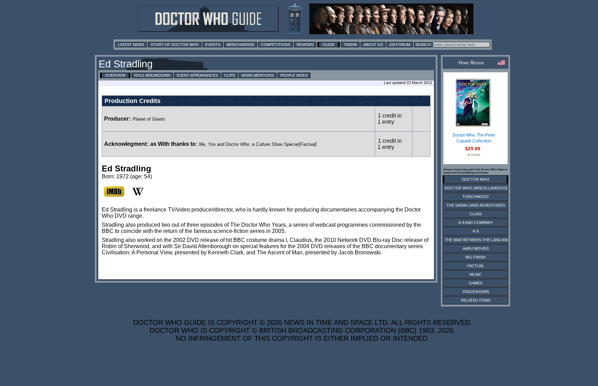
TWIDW (350, 45)
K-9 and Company (476, 222)
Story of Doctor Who (175, 45)
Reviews (305, 45)
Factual (475, 266)
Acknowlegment (125, 144)
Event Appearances (197, 75)
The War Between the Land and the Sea (486, 240)
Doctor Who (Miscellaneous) (476, 188)
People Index (294, 75)
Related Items (475, 300)
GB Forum (399, 45)
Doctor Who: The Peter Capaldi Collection (474, 138)
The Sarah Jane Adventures (475, 205)
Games (475, 283)
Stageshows (475, 292)
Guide (329, 45)
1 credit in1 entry (390, 119)
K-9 (476, 231)
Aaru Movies (476, 248)
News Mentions (258, 75)
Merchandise (240, 45)
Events (212, 45)
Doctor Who (475, 179)
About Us (373, 45)
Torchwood (475, 197)
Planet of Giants (149, 119)
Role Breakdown (152, 75)
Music (476, 274)
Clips (229, 75)
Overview (115, 75)
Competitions (275, 45)
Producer (116, 119)
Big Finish (475, 257)
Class (476, 214)
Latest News (131, 45)
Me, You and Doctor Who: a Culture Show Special (249, 144)
